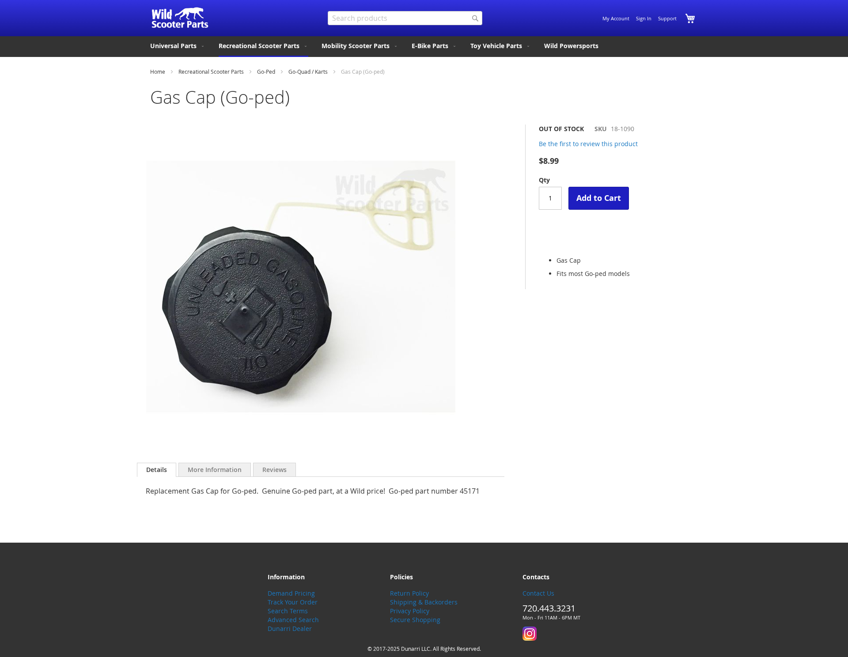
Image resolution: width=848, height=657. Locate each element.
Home (157, 71)
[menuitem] (177, 46)
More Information (215, 469)
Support (667, 18)
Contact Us (538, 593)
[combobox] (405, 18)
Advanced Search (293, 619)
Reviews (274, 469)
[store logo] (180, 18)
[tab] (156, 470)
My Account (615, 18)
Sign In (643, 18)
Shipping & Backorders (424, 602)
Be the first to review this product (588, 144)
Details (156, 469)
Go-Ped (266, 71)
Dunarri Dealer (290, 628)
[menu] (424, 46)
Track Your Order (293, 602)
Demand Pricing (291, 593)
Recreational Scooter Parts (211, 71)
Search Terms (288, 611)
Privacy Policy (409, 611)
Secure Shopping (415, 619)
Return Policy (409, 593)
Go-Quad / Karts (308, 71)
